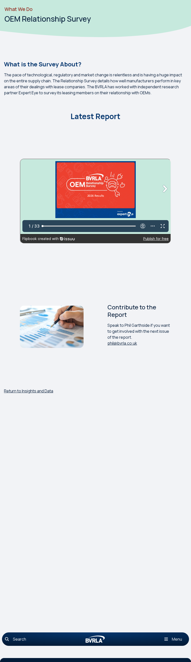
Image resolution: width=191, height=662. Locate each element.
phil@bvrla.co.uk (122, 343)
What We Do (18, 9)
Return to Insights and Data (28, 391)
